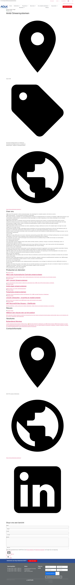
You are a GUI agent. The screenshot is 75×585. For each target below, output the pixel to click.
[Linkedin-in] (38, 568)
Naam (7, 525)
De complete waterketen (43, 5)
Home (10, 5)
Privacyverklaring (30, 549)
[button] (67, 7)
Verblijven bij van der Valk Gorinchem (68, 3)
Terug (9, 557)
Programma (24, 5)
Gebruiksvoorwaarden (39, 549)
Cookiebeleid (51, 581)
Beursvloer (32, 5)
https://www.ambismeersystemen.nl (13, 209)
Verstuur (11, 554)
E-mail (7, 531)
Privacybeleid (50, 582)
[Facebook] (39, 568)
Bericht (7, 537)
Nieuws (47, 7)
